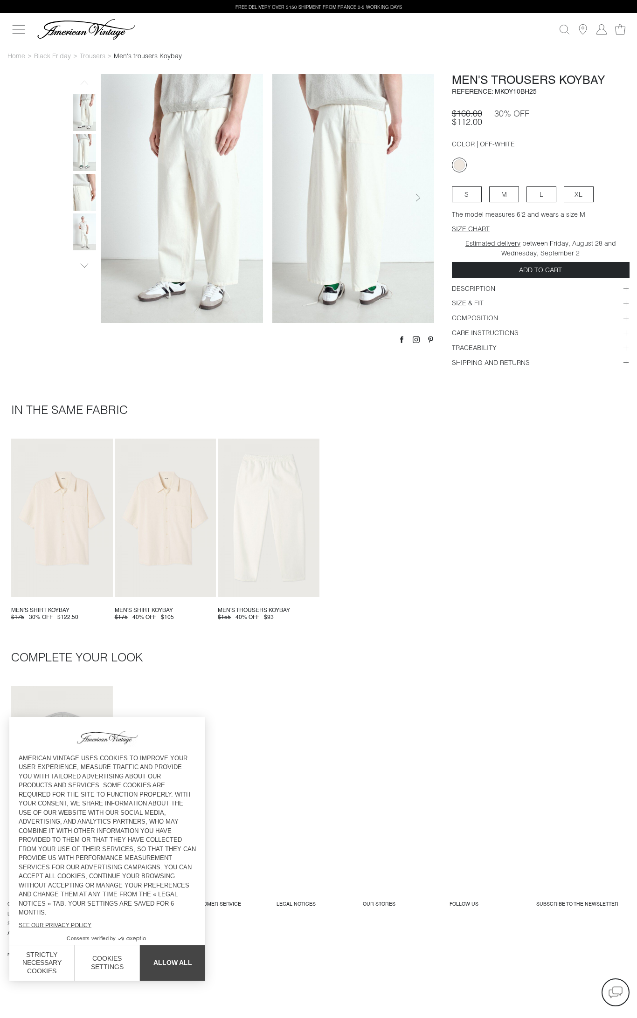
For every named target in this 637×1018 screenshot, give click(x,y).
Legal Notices (296, 904)
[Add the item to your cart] (102, 586)
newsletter (577, 904)
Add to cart (540, 270)
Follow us (464, 904)
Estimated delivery (492, 243)
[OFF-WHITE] (459, 165)
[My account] (601, 29)
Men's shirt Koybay (40, 610)
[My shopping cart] (620, 29)
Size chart (471, 229)
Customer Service (215, 904)
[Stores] (583, 29)
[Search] (564, 29)
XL (578, 194)
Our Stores (379, 904)
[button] (616, 992)
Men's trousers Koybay (254, 610)
